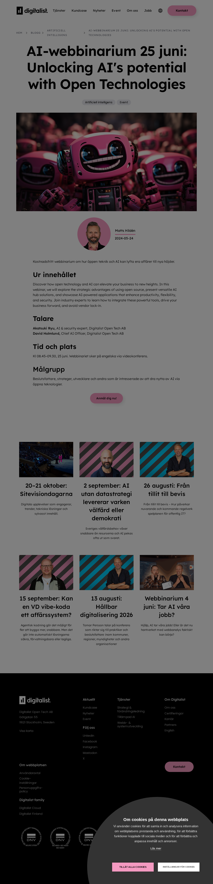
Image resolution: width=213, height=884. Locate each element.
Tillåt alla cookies (132, 867)
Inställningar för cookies (179, 867)
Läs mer (155, 848)
